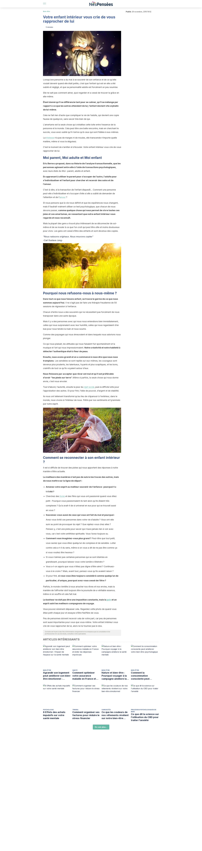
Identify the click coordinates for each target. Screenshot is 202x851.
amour (63, 197)
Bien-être (46, 11)
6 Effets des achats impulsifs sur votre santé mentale (54, 715)
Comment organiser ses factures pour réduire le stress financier (85, 715)
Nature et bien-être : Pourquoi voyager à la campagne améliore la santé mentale (114, 675)
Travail (75, 710)
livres (62, 496)
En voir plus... (101, 727)
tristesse (50, 138)
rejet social (89, 387)
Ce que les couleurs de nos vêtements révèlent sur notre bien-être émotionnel (115, 715)
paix (109, 599)
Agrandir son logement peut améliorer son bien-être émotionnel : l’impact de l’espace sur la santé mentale (57, 675)
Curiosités (106, 710)
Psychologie (48, 710)
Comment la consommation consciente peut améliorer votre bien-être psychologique (143, 675)
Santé (75, 670)
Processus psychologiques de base (143, 711)
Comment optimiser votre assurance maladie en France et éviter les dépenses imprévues (84, 675)
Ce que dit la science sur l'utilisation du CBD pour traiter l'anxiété (145, 717)
